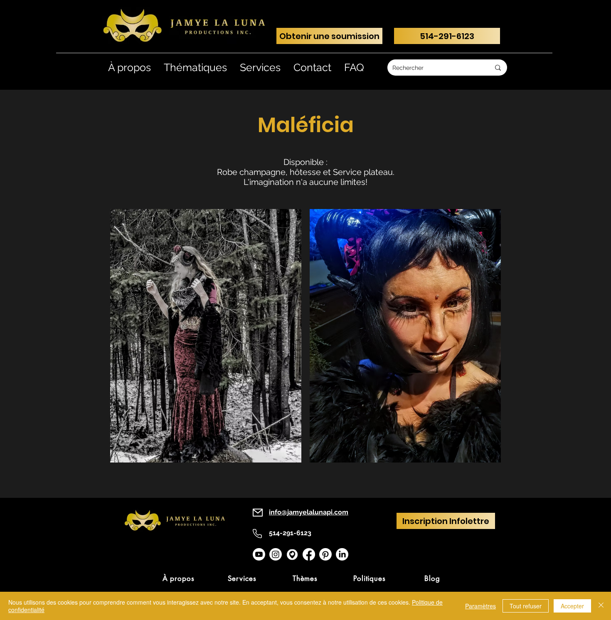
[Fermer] (601, 605)
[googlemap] (292, 554)
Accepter (572, 606)
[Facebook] (309, 554)
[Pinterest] (325, 554)
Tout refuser (526, 606)
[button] (205, 336)
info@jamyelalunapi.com (308, 512)
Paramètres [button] (480, 606)
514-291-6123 (290, 533)
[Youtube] (259, 554)
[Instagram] (275, 554)
